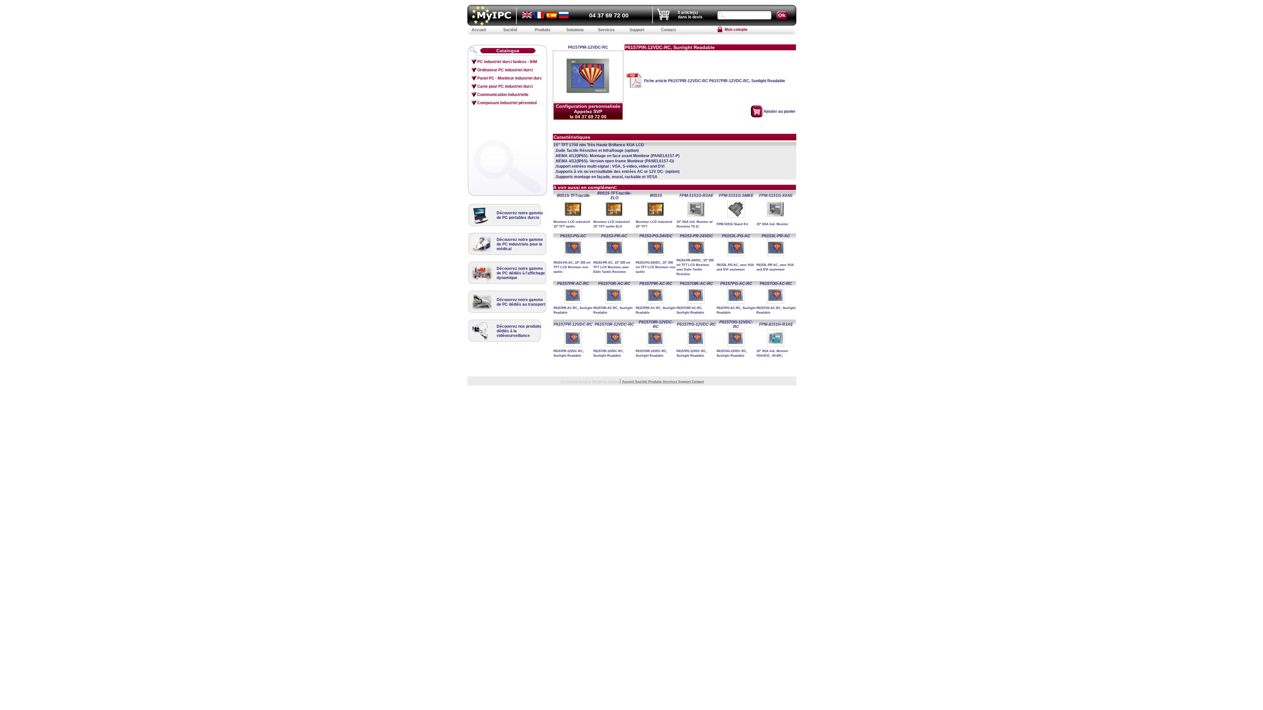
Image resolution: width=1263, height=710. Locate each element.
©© (563, 381)
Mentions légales (606, 381)
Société (641, 381)
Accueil (628, 381)
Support (685, 381)
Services (670, 381)
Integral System (578, 381)
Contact (698, 381)
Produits (655, 381)
